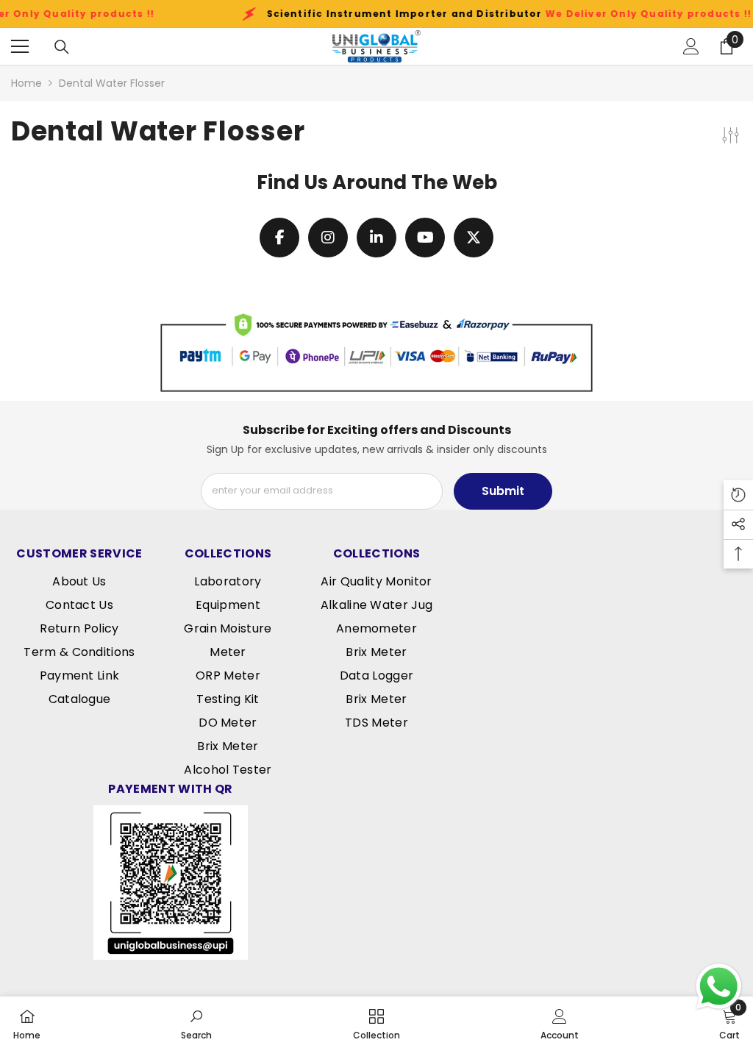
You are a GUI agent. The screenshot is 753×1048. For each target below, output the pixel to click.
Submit (503, 490)
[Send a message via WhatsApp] (719, 986)
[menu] (20, 46)
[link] (376, 351)
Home (26, 83)
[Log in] (691, 46)
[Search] (62, 47)
